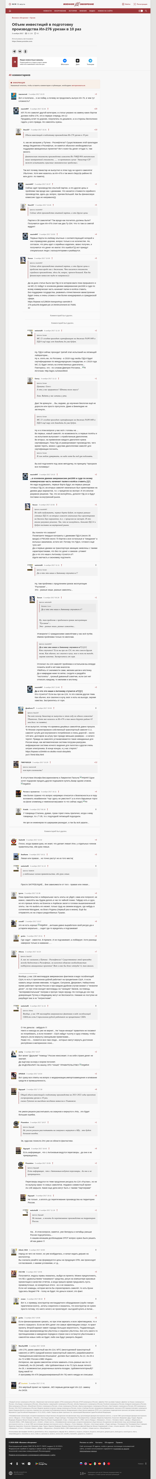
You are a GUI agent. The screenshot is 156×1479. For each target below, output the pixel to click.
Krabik (25, 809)
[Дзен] (29, 1463)
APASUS (22, 1074)
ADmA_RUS (23, 1250)
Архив (32, 18)
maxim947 (25, 109)
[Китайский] (108, 1463)
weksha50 (39, 331)
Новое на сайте (105, 11)
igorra (21, 893)
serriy (21, 1052)
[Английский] (85, 1463)
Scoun (30, 258)
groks (23, 936)
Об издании (109, 1442)
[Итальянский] (95, 1463)
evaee (23, 1299)
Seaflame (24, 854)
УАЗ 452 (22, 1272)
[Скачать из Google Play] (41, 1463)
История (73, 11)
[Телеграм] (11, 1463)
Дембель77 (30, 708)
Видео (92, 11)
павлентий (23, 94)
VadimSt (22, 840)
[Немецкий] (90, 1463)
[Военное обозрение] (78, 4)
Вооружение (60, 11)
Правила (119, 1442)
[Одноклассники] (17, 1463)
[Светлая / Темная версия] (140, 10)
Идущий (22, 1089)
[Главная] (9, 10)
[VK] (23, 1463)
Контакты (98, 1442)
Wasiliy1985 (23, 1346)
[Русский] (81, 1463)
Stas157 (26, 130)
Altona (21, 952)
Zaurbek (24, 1383)
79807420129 (26, 762)
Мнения (83, 11)
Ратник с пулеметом (31, 792)
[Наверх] (142, 1463)
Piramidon (25, 1122)
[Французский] (104, 1463)
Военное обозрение (20, 18)
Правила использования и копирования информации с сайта (32, 1455)
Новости (47, 11)
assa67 (21, 921)
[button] (126, 4)
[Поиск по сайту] (146, 10)
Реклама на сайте (86, 1442)
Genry (37, 379)
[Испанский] (99, 1463)
